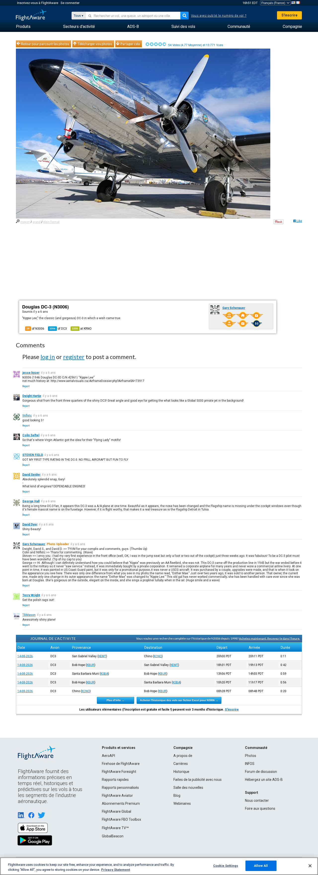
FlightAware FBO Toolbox (121, 819)
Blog (176, 796)
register (73, 356)
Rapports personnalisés (120, 788)
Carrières (180, 764)
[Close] (310, 865)
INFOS (249, 764)
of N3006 (35, 328)
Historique (181, 772)
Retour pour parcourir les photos (45, 44)
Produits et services (118, 748)
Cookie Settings (225, 866)
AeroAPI (108, 756)
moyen (25, 222)
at (82, 328)
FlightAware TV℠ (115, 828)
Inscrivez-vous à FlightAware (37, 3)
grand (36, 222)
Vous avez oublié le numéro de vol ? (218, 15)
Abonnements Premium (121, 803)
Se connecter (70, 3)
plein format (51, 222)
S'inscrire (289, 15)
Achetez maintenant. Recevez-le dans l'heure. (269, 638)
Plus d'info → (115, 700)
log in (47, 356)
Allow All (261, 866)
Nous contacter (257, 800)
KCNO (158, 656)
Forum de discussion (261, 772)
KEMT (102, 656)
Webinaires (182, 803)
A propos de (182, 756)
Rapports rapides (115, 780)
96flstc (27, 415)
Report (26, 386)
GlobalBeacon (112, 836)
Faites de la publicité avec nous (197, 780)
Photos (250, 756)
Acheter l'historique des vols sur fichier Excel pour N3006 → (179, 700)
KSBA (104, 673)
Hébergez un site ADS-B (264, 780)
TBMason (29, 615)
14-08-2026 (25, 656)
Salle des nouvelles (188, 788)
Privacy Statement (115, 870)
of (58, 328)
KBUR (90, 665)
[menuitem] (23, 26)
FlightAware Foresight (119, 772)
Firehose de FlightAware (121, 764)
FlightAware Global (116, 811)
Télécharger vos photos (95, 44)
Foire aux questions (260, 808)
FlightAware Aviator (117, 796)
